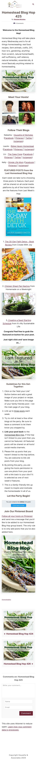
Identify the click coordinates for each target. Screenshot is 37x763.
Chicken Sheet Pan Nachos (17, 286)
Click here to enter (18, 505)
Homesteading (6, 599)
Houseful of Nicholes (23, 135)
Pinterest (19, 138)
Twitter (29, 138)
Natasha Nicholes (19, 19)
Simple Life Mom (16, 162)
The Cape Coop (15, 154)
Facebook (9, 138)
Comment (26, 713)
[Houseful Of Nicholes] (15, 4)
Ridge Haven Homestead (22, 146)
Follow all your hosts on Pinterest (17, 516)
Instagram (18, 141)
